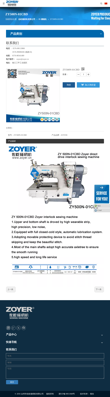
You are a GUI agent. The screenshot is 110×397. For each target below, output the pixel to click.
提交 (12, 382)
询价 (69, 85)
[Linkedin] (8, 328)
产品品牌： (56, 135)
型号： (11, 135)
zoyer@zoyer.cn (22, 59)
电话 (99, 206)
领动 (92, 394)
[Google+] (13, 328)
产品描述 (12, 141)
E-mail (99, 210)
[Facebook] (23, 328)
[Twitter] (18, 328)
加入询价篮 (90, 85)
